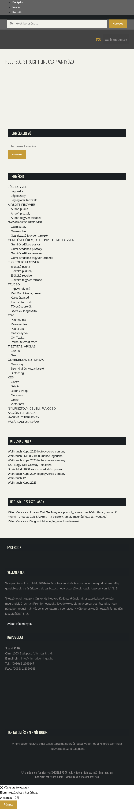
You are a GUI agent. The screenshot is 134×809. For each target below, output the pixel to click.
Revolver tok (19, 324)
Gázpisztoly (18, 226)
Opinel (15, 399)
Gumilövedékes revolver (27, 253)
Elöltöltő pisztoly (21, 271)
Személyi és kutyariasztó (27, 368)
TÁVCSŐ (14, 284)
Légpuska (17, 191)
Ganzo (15, 382)
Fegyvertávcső (20, 288)
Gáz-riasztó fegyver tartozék (29, 235)
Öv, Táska (17, 337)
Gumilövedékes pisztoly (26, 249)
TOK (11, 315)
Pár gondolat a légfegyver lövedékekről (54, 521)
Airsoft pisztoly (20, 213)
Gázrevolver (19, 231)
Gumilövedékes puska (25, 244)
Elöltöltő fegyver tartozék (27, 280)
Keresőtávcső (20, 297)
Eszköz (16, 351)
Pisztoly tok (18, 320)
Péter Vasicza (17, 512)
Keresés (118, 23)
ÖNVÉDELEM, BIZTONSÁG (26, 359)
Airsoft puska (19, 209)
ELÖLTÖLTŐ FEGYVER (23, 262)
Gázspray (17, 364)
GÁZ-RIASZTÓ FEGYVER (25, 222)
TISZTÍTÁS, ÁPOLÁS (22, 346)
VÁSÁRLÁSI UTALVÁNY (24, 421)
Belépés (17, 2)
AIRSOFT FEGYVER (21, 204)
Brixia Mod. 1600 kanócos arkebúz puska (35, 469)
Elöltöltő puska (20, 266)
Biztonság (17, 373)
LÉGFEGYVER (17, 187)
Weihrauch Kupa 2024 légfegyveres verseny (36, 473)
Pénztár (17, 12)
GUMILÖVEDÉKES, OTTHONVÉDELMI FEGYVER (41, 240)
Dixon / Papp (19, 391)
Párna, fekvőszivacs (24, 342)
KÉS (11, 377)
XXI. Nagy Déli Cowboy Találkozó (29, 465)
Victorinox (17, 404)
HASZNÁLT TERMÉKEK (23, 417)
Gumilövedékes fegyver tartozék (32, 258)
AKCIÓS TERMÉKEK (22, 413)
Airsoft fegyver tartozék (26, 218)
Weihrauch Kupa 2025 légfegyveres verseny (36, 460)
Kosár (16, 7)
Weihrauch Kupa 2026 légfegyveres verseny (36, 451)
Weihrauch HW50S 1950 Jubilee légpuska (35, 456)
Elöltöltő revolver (22, 275)
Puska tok (17, 328)
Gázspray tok (19, 333)
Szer (14, 355)
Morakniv (17, 395)
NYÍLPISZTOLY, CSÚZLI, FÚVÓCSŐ (32, 408)
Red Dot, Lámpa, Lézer (26, 293)
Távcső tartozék (21, 302)
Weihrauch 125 (17, 478)
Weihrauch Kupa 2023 (22, 482)
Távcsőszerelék (21, 306)
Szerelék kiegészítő (24, 311)
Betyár (15, 386)
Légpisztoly (18, 195)
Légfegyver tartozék (24, 200)
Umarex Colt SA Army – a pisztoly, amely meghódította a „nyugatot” (73, 512)
